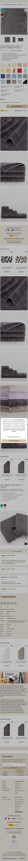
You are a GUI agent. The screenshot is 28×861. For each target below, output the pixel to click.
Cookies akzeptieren (14, 440)
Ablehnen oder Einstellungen (14, 436)
